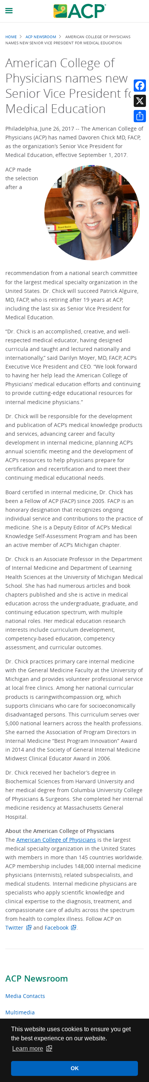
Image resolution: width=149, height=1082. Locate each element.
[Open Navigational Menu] (9, 10)
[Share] (139, 116)
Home (11, 36)
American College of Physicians (56, 839)
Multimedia (20, 1012)
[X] (139, 100)
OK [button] (75, 1068)
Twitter (14, 927)
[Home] (79, 11)
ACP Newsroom (36, 978)
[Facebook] (139, 85)
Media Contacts (25, 996)
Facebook (56, 927)
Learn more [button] (27, 1048)
